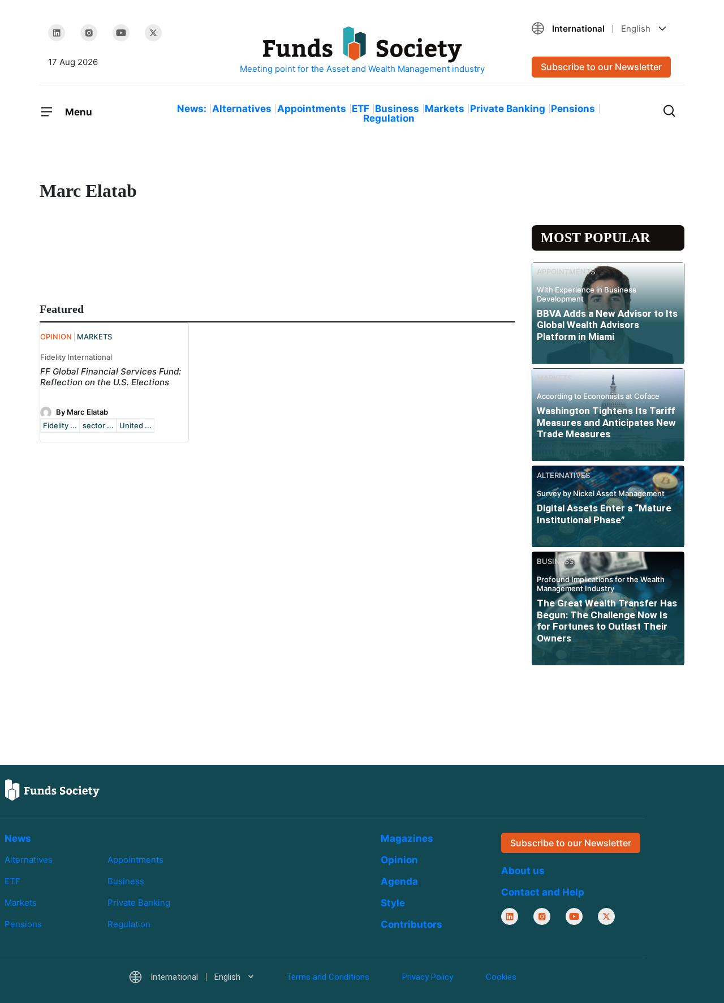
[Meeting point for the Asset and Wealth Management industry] (362, 50)
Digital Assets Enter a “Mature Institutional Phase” (604, 513)
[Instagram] (88, 32)
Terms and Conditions (327, 977)
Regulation (389, 118)
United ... (135, 425)
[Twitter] (153, 32)
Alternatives (242, 108)
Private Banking (507, 108)
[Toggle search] (669, 109)
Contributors (411, 924)
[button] (604, 28)
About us (523, 870)
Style (393, 903)
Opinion (399, 860)
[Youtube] (121, 32)
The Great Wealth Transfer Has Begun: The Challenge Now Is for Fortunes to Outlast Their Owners (607, 620)
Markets (444, 108)
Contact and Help (542, 892)
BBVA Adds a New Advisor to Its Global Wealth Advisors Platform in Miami (607, 325)
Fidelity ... (60, 425)
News (18, 838)
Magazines (407, 838)
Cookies (501, 977)
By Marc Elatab (82, 411)
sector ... (98, 425)
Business (397, 108)
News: (191, 108)
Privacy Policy (427, 977)
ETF (360, 108)
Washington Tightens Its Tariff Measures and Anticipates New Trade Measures (606, 422)
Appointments (311, 108)
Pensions (573, 108)
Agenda (399, 881)
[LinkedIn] (56, 32)
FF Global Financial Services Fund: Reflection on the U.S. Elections (110, 377)
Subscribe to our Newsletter (601, 66)
